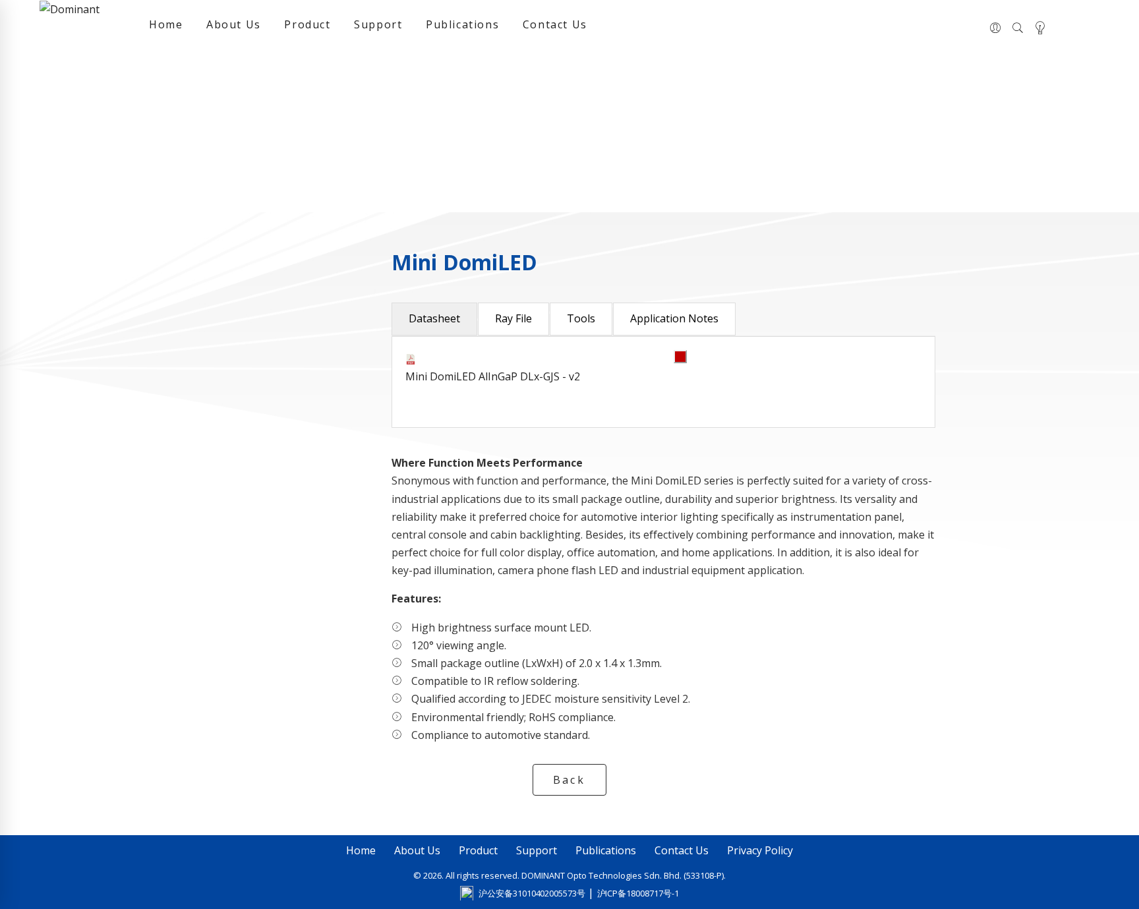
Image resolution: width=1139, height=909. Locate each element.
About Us (233, 24)
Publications (462, 24)
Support (378, 24)
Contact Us (555, 24)
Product (307, 24)
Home (166, 24)
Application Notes (674, 318)
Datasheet (434, 318)
